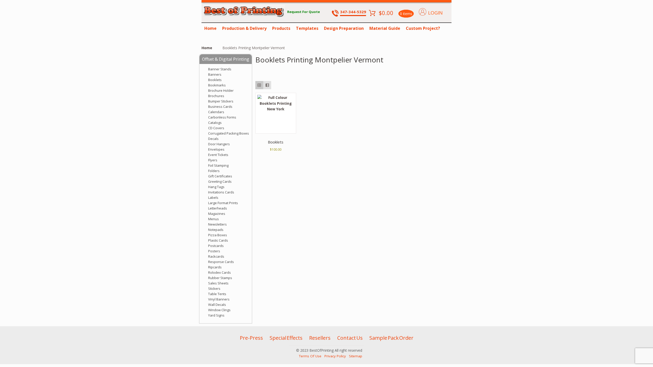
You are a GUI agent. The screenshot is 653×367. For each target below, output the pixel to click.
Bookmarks (217, 85)
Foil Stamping (218, 165)
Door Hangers (219, 144)
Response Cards (221, 261)
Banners (214, 74)
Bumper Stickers (220, 101)
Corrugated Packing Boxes (228, 133)
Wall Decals (217, 304)
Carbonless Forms (222, 117)
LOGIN (435, 12)
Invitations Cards (221, 192)
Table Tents (217, 294)
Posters (214, 251)
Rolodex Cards (219, 272)
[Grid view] (259, 85)
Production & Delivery (244, 28)
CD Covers (216, 128)
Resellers (320, 337)
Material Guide (384, 28)
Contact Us (350, 337)
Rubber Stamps (220, 278)
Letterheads (217, 208)
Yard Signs (216, 315)
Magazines (216, 213)
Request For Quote (303, 11)
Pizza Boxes (217, 235)
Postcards (216, 245)
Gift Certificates (220, 176)
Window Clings (219, 310)
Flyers (212, 160)
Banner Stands (219, 69)
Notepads (215, 229)
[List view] (267, 85)
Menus (213, 219)
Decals (213, 138)
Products (281, 28)
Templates (307, 28)
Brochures (216, 96)
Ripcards (215, 267)
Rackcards (216, 256)
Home (210, 28)
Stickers (214, 288)
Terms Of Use (310, 356)
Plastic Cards (218, 240)
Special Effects (286, 337)
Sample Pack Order (391, 337)
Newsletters (217, 224)
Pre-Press (251, 337)
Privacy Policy (335, 356)
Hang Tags (216, 187)
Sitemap (355, 356)
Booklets (215, 79)
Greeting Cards (220, 181)
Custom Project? (423, 28)
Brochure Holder (221, 90)
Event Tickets (218, 154)
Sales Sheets (218, 283)
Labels (213, 197)
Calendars (216, 112)
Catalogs (215, 122)
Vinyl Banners (219, 299)
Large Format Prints (223, 203)
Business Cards (220, 106)
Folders (214, 170)
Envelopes (216, 149)
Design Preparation (344, 28)
